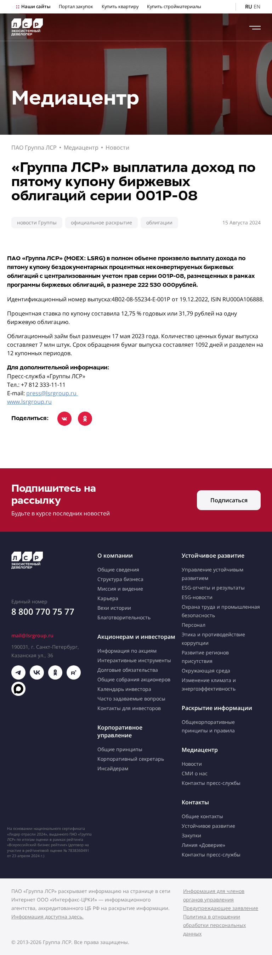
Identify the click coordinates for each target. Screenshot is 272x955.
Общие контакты (202, 816)
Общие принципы (119, 749)
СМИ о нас (195, 773)
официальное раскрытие (101, 222)
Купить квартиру (120, 7)
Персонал (193, 624)
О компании (115, 555)
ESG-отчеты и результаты (213, 587)
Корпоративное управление (119, 731)
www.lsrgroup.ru (29, 402)
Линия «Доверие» (203, 845)
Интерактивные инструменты (134, 660)
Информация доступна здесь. (47, 916)
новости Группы (37, 222)
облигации (159, 222)
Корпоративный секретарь (130, 758)
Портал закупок (76, 7)
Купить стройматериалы (174, 7)
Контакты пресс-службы (211, 783)
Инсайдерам (112, 768)
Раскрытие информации (217, 708)
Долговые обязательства (127, 669)
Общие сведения (118, 569)
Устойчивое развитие (213, 555)
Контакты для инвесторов (129, 708)
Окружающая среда (206, 670)
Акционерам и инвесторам (136, 637)
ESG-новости (197, 597)
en (257, 6)
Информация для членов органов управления (213, 895)
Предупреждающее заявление (220, 908)
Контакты (195, 802)
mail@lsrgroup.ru (32, 635)
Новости (117, 147)
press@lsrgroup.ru (52, 393)
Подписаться (229, 500)
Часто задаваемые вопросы (131, 698)
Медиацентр (81, 147)
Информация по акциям (127, 650)
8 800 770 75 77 (42, 611)
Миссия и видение (120, 588)
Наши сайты (35, 7)
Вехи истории (114, 607)
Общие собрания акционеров (133, 679)
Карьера (107, 598)
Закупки (191, 835)
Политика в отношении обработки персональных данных (214, 925)
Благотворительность (124, 617)
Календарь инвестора (124, 689)
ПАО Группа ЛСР (34, 147)
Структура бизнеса (120, 579)
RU (248, 6)
